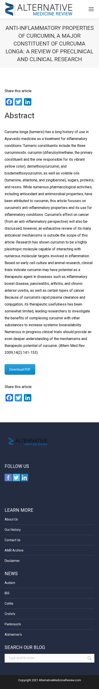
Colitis (9, 603)
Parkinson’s (13, 624)
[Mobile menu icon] (91, 9)
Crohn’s (10, 614)
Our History (13, 530)
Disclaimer (12, 561)
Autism (10, 583)
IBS (7, 593)
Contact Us (12, 540)
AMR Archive (14, 550)
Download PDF (19, 369)
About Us (11, 519)
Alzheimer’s (13, 634)
